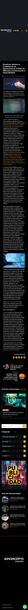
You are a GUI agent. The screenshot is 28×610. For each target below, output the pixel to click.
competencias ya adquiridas (14, 152)
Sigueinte (15, 372)
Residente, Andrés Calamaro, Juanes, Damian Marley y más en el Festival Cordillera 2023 (10, 377)
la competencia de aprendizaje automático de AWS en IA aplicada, (14, 159)
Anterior (12, 364)
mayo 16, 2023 (7, 76)
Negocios (4, 410)
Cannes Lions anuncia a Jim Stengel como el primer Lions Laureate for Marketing (18, 506)
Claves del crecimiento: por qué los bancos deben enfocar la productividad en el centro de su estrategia (11, 414)
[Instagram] (16, 30)
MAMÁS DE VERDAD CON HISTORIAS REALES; (16, 367)
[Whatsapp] (18, 30)
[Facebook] (14, 30)
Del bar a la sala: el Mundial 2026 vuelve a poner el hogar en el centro (18, 524)
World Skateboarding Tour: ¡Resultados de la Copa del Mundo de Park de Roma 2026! (17, 515)
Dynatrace (5, 119)
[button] (26, 31)
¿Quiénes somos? (6, 604)
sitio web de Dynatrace (13, 302)
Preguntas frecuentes (7, 607)
